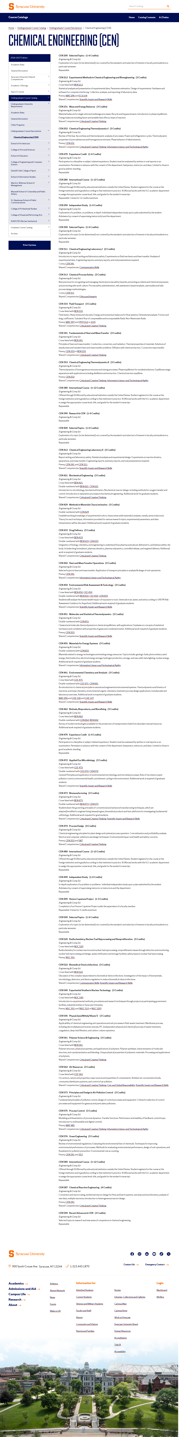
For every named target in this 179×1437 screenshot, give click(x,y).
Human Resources (122, 1331)
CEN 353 (70, 632)
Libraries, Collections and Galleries (129, 1297)
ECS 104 (83, 95)
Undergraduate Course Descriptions (65, 28)
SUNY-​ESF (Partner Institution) (24, 221)
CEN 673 (94, 804)
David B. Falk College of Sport (23, 171)
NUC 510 (84, 1008)
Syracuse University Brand (126, 1324)
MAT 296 (70, 95)
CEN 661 (94, 683)
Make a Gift (55, 1311)
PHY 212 (84, 322)
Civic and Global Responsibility (121, 1085)
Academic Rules (17, 65)
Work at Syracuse (122, 1317)
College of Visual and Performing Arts (26, 215)
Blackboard (162, 1290)
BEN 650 (84, 596)
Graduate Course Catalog (21, 227)
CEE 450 (88, 592)
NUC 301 (70, 957)
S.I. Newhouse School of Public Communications (23, 201)
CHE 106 (76, 698)
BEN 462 (78, 716)
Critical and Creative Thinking (93, 121)
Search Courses (17, 92)
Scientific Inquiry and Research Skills (96, 99)
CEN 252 (70, 377)
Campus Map (120, 1304)
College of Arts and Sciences (23, 150)
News (52, 1297)
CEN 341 (69, 263)
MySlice (160, 1297)
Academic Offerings (19, 85)
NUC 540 (78, 997)
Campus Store (120, 1310)
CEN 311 (69, 293)
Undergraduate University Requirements (22, 105)
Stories (117, 1290)
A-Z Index (164, 17)
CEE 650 (94, 596)
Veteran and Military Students (89, 1304)
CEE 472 (78, 767)
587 (81, 840)
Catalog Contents (146, 17)
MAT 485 (70, 1125)
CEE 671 (84, 683)
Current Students (84, 1297)
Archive (14, 233)
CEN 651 (84, 621)
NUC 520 (78, 946)
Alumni (79, 1317)
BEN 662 (94, 720)
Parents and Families (85, 1331)
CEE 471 (78, 680)
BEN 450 (78, 592)
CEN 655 (84, 650)
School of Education (19, 156)
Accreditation (120, 1338)
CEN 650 (103, 596)
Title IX (117, 1344)
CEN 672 (94, 771)
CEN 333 (70, 351)
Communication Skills (89, 267)
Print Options (29, 245)
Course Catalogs (18, 17)
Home (132, 17)
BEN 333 (78, 311)
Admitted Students (84, 1290)
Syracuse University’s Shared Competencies (23, 78)
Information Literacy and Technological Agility (127, 147)
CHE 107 (89, 698)
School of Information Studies (23, 177)
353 (81, 1154)
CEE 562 (78, 1074)
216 (93, 322)
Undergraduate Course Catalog (31, 28)
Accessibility (120, 1351)
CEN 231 (70, 143)
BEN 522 (78, 972)
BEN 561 (78, 1045)
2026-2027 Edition (19, 58)
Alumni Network (57, 1290)
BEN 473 (78, 800)
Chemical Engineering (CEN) (26, 137)
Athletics (54, 1283)
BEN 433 (78, 537)
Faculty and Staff (83, 1310)
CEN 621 (94, 486)
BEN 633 (84, 541)
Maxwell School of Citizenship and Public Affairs (28, 192)
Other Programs (17, 125)
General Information (19, 71)
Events (53, 1304)
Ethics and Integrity (88, 296)
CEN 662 (84, 720)
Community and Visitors (87, 1324)
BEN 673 (84, 804)
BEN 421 (78, 482)
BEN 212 (78, 84)
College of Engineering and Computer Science (26, 163)
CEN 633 (94, 541)
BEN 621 (84, 486)
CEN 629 (84, 512)
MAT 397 (70, 322)
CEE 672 (84, 771)
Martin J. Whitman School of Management (23, 184)
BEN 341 (78, 340)
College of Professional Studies (24, 209)
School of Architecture (20, 143)
